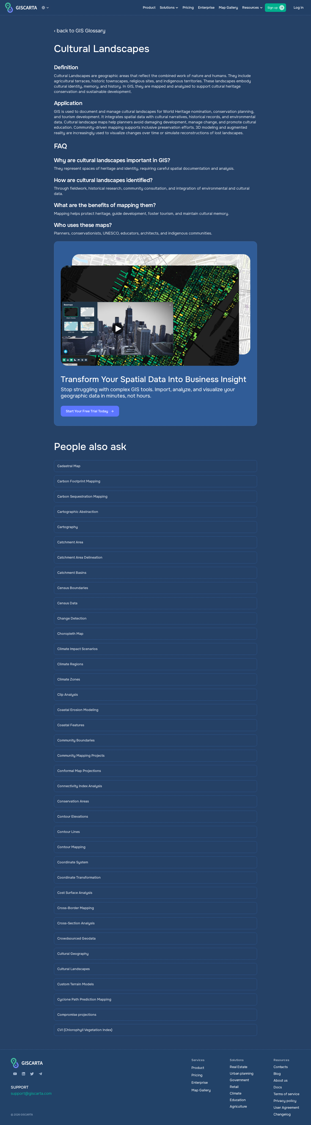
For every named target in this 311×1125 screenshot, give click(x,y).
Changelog (282, 1114)
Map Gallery (228, 7)
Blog (277, 1073)
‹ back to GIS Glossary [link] (79, 31)
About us (281, 1080)
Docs (278, 1087)
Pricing (188, 7)
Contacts (281, 1067)
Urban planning (241, 1073)
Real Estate (238, 1067)
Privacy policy (285, 1101)
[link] (178, 30)
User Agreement (286, 1107)
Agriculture (238, 1106)
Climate (235, 1093)
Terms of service (286, 1094)
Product (149, 7)
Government (239, 1080)
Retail (234, 1087)
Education (238, 1100)
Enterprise (206, 7)
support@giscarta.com (31, 1093)
